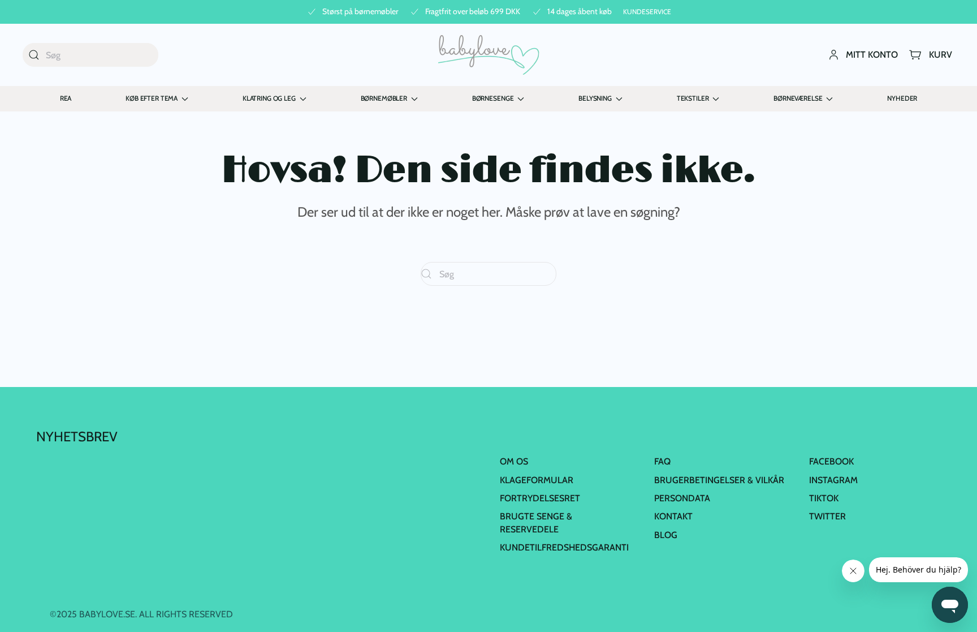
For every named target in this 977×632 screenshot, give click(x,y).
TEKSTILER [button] (693, 98)
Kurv (940, 54)
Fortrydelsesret (540, 498)
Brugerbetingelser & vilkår (719, 480)
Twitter (827, 516)
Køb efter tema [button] (152, 98)
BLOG (665, 535)
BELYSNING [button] (595, 98)
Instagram (833, 480)
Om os (514, 461)
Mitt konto (872, 54)
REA (66, 98)
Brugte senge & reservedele (536, 522)
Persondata (682, 498)
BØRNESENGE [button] (493, 98)
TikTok (823, 498)
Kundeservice (647, 11)
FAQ (662, 461)
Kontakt (673, 516)
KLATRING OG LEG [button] (269, 98)
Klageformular (536, 480)
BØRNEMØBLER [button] (384, 98)
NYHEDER (902, 98)
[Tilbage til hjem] (488, 55)
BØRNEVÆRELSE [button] (797, 98)
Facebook (831, 461)
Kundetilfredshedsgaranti (564, 547)
